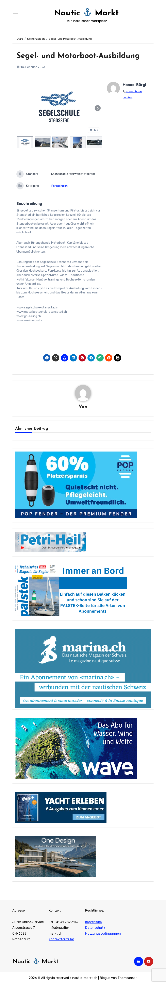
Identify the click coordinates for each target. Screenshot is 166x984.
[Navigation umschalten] (15, 15)
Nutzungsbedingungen (103, 933)
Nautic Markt (86, 13)
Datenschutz (95, 928)
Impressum (93, 922)
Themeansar (127, 978)
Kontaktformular (61, 939)
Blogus (105, 978)
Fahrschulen (59, 186)
